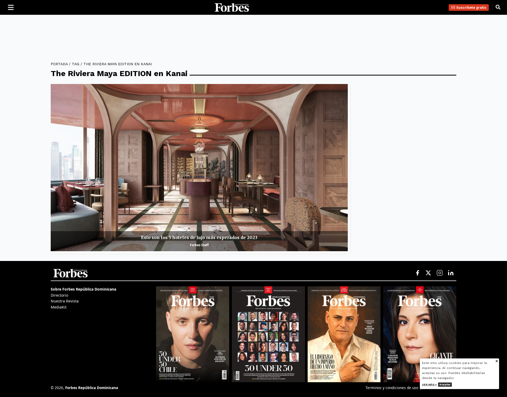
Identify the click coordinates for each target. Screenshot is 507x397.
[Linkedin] (451, 273)
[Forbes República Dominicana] (232, 7)
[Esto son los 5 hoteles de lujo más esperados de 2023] (199, 167)
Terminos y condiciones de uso (391, 387)
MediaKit (59, 307)
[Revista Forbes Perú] (419, 334)
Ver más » (429, 384)
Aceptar (444, 384)
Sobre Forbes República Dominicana (83, 289)
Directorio (59, 295)
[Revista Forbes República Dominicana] (268, 334)
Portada (59, 64)
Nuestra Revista (65, 300)
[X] (428, 273)
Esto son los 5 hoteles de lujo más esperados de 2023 (199, 237)
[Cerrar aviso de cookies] (497, 361)
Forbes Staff (199, 245)
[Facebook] (417, 273)
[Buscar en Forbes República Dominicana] (498, 7)
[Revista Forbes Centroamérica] (344, 334)
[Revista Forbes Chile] (192, 334)
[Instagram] (439, 273)
